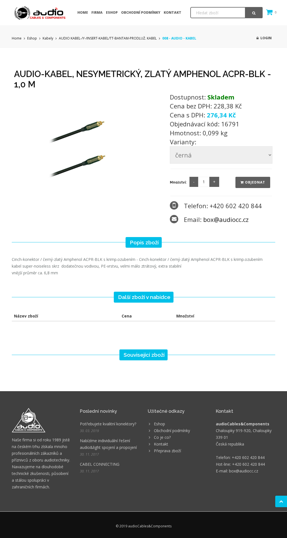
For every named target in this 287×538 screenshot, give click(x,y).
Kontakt (172, 12)
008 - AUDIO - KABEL (179, 38)
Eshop (112, 12)
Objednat (254, 182)
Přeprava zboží (167, 450)
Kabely (48, 38)
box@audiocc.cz (226, 219)
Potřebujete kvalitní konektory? (108, 423)
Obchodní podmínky (140, 12)
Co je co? (162, 437)
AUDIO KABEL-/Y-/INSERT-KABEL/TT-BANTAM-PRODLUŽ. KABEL (108, 38)
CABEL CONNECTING (99, 464)
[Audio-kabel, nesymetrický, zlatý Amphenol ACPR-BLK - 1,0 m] (88, 144)
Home (82, 12)
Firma (97, 12)
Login (265, 38)
